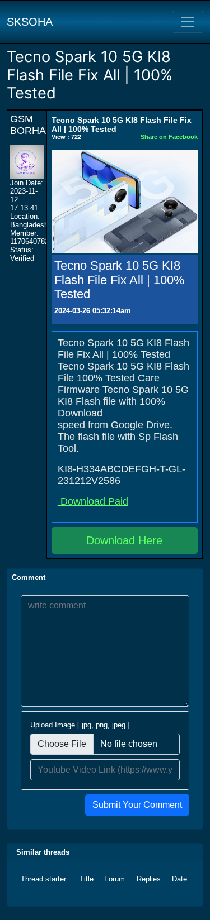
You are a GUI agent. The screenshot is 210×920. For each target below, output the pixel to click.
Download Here (124, 540)
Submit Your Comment (137, 804)
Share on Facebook (169, 136)
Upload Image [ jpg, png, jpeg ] (80, 725)
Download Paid (93, 501)
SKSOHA (30, 22)
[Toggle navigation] (187, 22)
